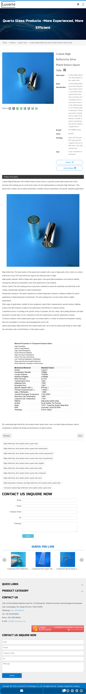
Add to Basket (68, 168)
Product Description (11, 177)
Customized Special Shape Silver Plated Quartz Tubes (67, 569)
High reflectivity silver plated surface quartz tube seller (23, 468)
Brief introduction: (61, 85)
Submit (28, 536)
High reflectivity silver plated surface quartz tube (21, 443)
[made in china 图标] (57, 628)
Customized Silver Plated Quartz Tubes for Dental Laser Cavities (18, 569)
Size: (58, 152)
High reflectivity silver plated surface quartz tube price (23, 478)
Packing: (59, 138)
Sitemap (60, 686)
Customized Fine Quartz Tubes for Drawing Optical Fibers (43, 569)
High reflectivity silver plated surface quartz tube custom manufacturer (28, 453)
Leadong (76, 686)
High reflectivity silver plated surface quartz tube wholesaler (25, 473)
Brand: (59, 130)
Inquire (68, 162)
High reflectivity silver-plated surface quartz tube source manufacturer (28, 458)
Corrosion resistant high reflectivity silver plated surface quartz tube (27, 488)
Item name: (60, 75)
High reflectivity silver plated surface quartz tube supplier (24, 463)
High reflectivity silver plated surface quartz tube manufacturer (26, 448)
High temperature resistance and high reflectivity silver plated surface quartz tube (32, 483)
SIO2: (58, 134)
